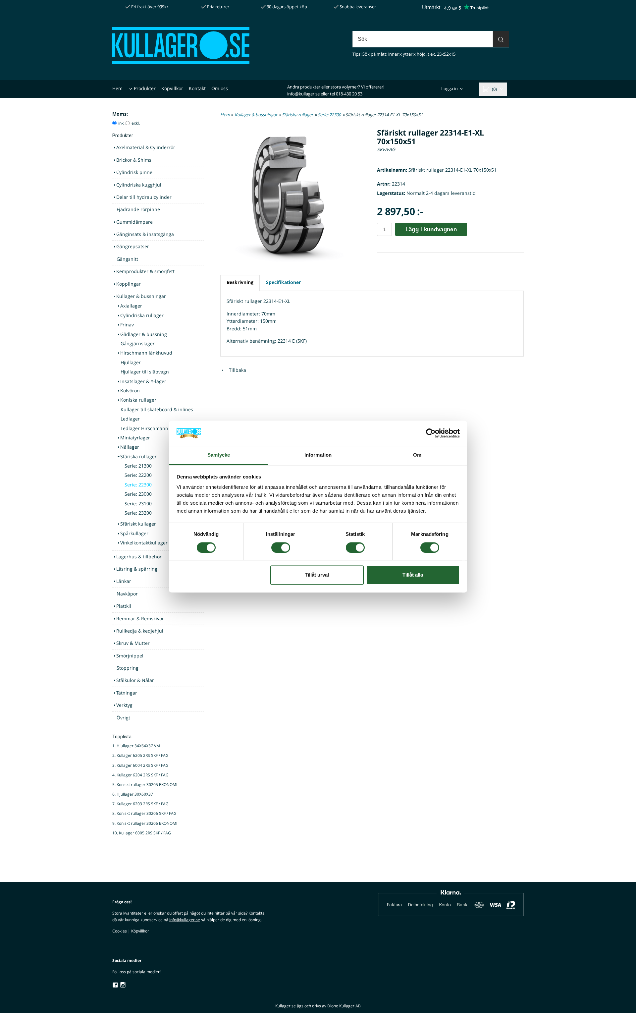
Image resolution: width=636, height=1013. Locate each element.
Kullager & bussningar (141, 296)
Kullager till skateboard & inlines (157, 409)
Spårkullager (134, 533)
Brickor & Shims (133, 160)
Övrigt (123, 717)
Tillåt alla (412, 575)
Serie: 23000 (138, 494)
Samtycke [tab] (218, 455)
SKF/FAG (386, 149)
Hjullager (131, 362)
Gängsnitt (127, 259)
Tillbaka (235, 370)
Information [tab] (318, 455)
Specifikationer (283, 282)
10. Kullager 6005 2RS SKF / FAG (141, 833)
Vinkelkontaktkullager (144, 542)
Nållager (129, 447)
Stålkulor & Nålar (135, 680)
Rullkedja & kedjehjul (139, 631)
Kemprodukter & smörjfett (145, 271)
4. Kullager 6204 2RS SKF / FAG (140, 775)
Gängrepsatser (132, 246)
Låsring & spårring (136, 569)
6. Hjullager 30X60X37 (132, 794)
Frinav (127, 324)
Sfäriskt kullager (138, 524)
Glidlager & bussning (143, 334)
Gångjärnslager (138, 343)
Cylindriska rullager (142, 315)
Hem (117, 88)
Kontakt (197, 88)
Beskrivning (240, 282)
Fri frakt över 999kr (149, 7)
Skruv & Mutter (133, 643)
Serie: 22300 (138, 484)
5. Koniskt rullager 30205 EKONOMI (144, 784)
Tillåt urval (317, 575)
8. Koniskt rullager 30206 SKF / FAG (144, 813)
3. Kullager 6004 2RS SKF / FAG (140, 765)
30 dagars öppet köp (286, 7)
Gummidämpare (134, 222)
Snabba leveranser (357, 7)
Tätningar (126, 693)
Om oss (219, 88)
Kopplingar (128, 284)
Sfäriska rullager (138, 456)
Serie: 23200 (138, 513)
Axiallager (131, 306)
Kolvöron (130, 390)
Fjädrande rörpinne (138, 209)
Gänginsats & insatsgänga (145, 234)
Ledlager (130, 419)
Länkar (123, 581)
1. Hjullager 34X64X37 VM (136, 746)
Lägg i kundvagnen (431, 229)
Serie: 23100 (138, 503)
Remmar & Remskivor (140, 618)
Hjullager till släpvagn (145, 371)
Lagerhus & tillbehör (139, 556)
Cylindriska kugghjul (138, 185)
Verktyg (124, 705)
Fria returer (217, 7)
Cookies (119, 931)
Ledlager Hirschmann (144, 428)
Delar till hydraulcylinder (144, 197)
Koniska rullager (138, 400)
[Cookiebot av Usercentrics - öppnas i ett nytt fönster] (431, 433)
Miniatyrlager (135, 437)
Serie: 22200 (138, 475)
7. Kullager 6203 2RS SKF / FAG (140, 804)
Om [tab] (417, 455)
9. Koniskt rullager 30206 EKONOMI (144, 823)
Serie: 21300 (138, 466)
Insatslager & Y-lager (143, 381)
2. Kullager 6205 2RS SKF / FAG (140, 755)
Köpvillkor (172, 88)
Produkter (145, 88)
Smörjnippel (129, 655)
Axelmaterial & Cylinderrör (145, 147)
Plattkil (123, 606)
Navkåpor (127, 594)
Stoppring (127, 668)
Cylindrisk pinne (134, 172)
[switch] (280, 547)
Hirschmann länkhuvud (146, 353)
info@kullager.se (303, 94)
